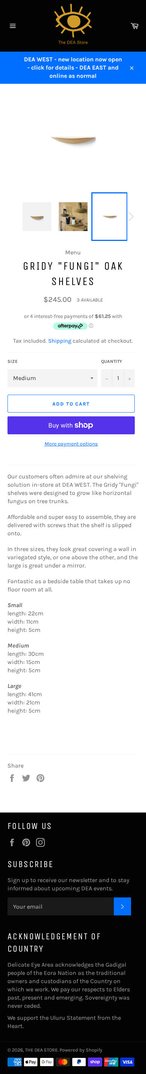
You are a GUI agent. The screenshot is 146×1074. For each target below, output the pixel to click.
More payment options (71, 444)
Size (12, 361)
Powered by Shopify (81, 1050)
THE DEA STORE (41, 1050)
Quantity (111, 361)
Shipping (59, 340)
